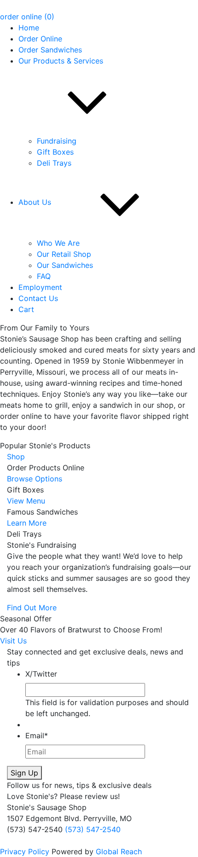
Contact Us (38, 298)
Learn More (27, 522)
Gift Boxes (55, 151)
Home (28, 27)
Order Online (40, 38)
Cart (26, 309)
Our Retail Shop (64, 254)
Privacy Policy (24, 851)
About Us (34, 202)
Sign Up (24, 772)
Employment (40, 287)
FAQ (44, 276)
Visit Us (13, 640)
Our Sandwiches (65, 265)
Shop (16, 456)
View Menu (26, 500)
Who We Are (58, 243)
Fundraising (56, 140)
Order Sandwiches (50, 49)
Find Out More (32, 607)
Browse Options (34, 478)
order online (21, 16)
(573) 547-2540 (93, 829)
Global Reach (119, 851)
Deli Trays (54, 163)
